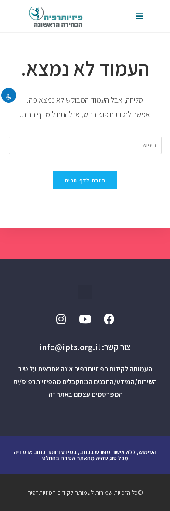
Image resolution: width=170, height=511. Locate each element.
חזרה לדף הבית (85, 180)
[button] (85, 292)
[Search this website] (85, 145)
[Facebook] (109, 319)
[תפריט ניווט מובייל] (140, 16)
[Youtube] (85, 319)
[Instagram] (61, 319)
